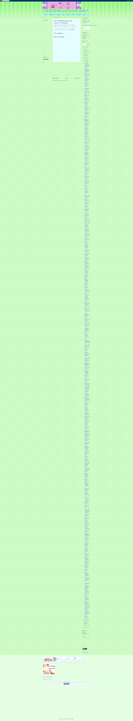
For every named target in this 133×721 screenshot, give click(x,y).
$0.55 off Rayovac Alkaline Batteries (86, 133)
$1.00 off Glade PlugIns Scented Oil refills (86, 409)
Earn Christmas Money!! (86, 294)
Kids (73, 14)
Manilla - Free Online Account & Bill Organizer (86, 320)
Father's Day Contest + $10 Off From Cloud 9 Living (86, 230)
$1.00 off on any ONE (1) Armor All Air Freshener (86, 178)
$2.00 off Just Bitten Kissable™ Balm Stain (86, 394)
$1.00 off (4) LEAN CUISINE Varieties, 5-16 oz (87, 271)
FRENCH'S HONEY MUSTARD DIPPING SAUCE (86, 280)
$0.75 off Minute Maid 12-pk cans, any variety (86, 384)
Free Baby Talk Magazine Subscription (86, 494)
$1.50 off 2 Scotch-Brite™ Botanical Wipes (86, 544)
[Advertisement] (66, 69)
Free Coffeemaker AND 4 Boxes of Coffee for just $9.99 (86, 469)
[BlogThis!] (70, 29)
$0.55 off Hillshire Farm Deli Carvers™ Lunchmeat (86, 372)
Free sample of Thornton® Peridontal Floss (86, 215)
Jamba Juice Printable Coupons (86, 391)
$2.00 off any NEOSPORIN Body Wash (87, 431)
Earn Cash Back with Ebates (86, 480)
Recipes (58, 14)
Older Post (77, 78)
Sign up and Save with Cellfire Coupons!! (86, 489)
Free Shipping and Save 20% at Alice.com (87, 502)
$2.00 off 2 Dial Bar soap (86, 570)
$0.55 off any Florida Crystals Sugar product (87, 423)
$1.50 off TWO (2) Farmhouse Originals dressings (87, 169)
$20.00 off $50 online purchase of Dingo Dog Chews (86, 399)
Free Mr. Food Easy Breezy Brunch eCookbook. (87, 346)
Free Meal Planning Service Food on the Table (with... (86, 298)
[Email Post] (68, 29)
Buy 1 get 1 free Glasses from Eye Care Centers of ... (86, 336)
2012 (84, 50)
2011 (84, 627)
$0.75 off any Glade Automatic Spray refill (87, 404)
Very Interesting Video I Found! (86, 142)
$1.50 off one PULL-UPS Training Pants (87, 254)
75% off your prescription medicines (86, 387)
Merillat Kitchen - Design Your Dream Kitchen (86, 315)
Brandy (59, 29)
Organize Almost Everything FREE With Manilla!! (86, 574)
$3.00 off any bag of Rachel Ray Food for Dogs (87, 440)
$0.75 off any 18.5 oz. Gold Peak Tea (87, 427)
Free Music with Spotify (86, 350)
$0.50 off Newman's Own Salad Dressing (86, 129)
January (86, 625)
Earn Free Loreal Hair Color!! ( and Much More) (86, 453)
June (85, 60)
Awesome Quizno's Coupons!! (86, 457)
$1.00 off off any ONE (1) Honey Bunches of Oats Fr (87, 360)
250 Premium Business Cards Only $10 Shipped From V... (86, 613)
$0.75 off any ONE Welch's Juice (87, 368)
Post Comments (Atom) (63, 80)
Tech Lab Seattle (86, 242)
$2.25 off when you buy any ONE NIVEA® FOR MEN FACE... (86, 70)
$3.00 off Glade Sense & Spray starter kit (86, 413)
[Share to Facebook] (72, 29)
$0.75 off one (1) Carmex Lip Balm (87, 251)
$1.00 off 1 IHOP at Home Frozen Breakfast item (86, 154)
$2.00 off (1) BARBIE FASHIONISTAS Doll (87, 120)
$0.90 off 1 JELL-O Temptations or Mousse (86, 554)
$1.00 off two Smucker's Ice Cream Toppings (87, 258)
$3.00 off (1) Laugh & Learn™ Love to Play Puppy (87, 109)
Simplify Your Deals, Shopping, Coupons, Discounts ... (87, 484)
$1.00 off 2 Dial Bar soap (86, 376)
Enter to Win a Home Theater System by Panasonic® (86, 598)
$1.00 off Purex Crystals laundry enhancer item (86, 549)
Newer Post (55, 78)
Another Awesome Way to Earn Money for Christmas (86, 603)
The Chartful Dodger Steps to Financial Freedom (86, 225)
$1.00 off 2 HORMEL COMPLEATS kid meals (86, 559)
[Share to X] (71, 29)
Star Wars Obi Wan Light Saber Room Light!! (87, 196)
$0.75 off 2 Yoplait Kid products (86, 562)
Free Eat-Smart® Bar (86, 218)
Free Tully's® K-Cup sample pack (87, 221)
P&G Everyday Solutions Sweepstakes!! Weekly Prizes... (86, 511)
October (86, 53)
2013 (84, 48)
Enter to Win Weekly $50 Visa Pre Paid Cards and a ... (86, 304)
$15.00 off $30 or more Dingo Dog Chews (86, 99)
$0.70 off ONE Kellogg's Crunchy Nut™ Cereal (87, 267)
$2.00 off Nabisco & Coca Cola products (86, 263)
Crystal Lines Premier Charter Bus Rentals (87, 235)
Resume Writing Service (86, 287)
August (85, 57)
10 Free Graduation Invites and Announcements (86, 342)
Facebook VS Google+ (86, 284)
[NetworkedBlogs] (66, 682)
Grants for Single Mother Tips (86, 136)
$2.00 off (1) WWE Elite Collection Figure (87, 113)
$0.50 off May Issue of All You (87, 515)
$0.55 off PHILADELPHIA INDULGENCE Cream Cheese (86, 524)
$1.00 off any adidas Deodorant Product (87, 566)
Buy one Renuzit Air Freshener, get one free (86, 164)
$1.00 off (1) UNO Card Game (87, 117)
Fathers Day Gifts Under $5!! (86, 92)
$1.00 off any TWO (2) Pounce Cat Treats (87, 125)
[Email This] (69, 29)
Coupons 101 (52, 14)
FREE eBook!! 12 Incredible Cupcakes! (86, 498)
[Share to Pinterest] (73, 29)
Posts (85, 27)
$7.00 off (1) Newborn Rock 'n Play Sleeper (87, 104)
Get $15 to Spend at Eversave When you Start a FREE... (86, 475)
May (85, 62)
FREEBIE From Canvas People (86, 95)
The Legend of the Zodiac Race (87, 89)
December (86, 51)
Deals (84, 14)
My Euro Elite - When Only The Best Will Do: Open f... (87, 464)
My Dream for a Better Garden (86, 203)
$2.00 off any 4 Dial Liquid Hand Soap (87, 380)
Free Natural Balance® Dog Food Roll (86, 210)
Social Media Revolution (86, 139)
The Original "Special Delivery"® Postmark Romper (86, 587)
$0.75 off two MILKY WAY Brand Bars (87, 146)
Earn (63, 14)
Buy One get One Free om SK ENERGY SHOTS (86, 79)
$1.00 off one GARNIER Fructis (87, 149)
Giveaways (78, 14)
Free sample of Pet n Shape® (86, 206)
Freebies (68, 14)
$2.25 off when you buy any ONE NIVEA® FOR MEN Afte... (86, 65)
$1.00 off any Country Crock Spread (87, 173)
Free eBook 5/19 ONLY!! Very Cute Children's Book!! (86, 330)
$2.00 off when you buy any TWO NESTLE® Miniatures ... (86, 354)
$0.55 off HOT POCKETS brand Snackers (87, 519)
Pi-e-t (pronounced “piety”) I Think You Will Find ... (86, 579)
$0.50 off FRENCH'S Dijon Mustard (86, 276)
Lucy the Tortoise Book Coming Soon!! (86, 239)
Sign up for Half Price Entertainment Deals (86, 290)
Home (46, 14)
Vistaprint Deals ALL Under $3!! (86, 460)
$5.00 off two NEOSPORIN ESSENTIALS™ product (87, 364)
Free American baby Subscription (87, 507)
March (85, 621)
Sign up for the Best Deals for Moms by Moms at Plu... (86, 246)
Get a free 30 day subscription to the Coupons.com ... (87, 309)
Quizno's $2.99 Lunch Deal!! (86, 200)
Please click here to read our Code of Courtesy (85, 21)
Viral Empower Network (87, 583)
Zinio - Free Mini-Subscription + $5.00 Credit (86, 325)
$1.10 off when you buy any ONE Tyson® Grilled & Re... (86, 84)
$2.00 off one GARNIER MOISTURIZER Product (87, 535)
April (85, 619)
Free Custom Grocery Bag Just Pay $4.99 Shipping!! (86, 608)
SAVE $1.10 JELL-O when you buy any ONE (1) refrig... (86, 75)
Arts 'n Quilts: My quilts (86, 186)
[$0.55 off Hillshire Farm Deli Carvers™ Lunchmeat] (65, 26)
